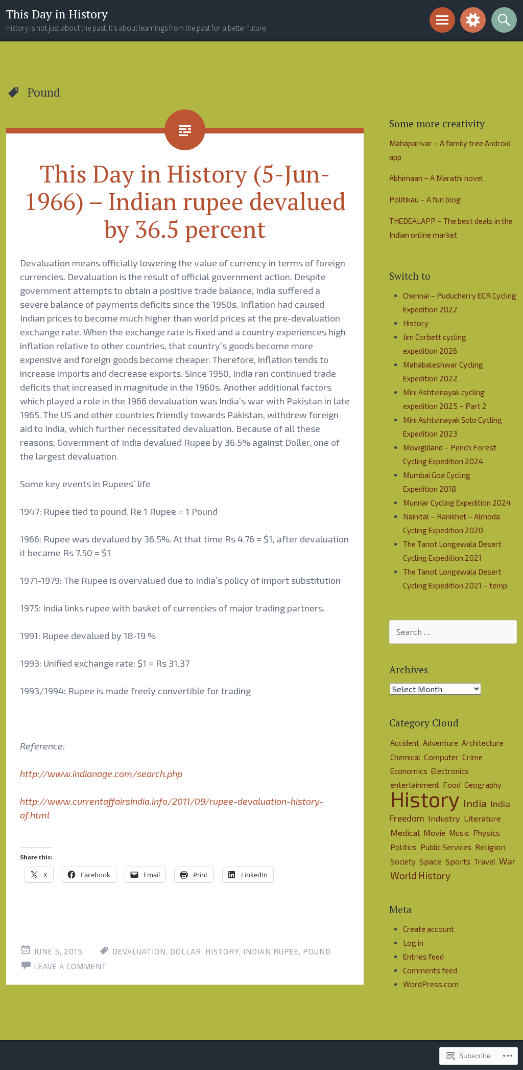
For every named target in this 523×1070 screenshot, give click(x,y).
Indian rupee (271, 951)
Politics (403, 847)
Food (452, 784)
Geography (483, 784)
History (222, 951)
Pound (317, 951)
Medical (405, 832)
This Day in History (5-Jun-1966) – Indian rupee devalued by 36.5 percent (185, 200)
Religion (490, 847)
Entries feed (423, 956)
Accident (404, 742)
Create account (428, 929)
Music (459, 832)
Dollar (185, 951)
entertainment (414, 784)
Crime (472, 757)
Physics (486, 832)
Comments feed (430, 970)
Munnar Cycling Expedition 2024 (457, 502)
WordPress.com (431, 984)
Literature (482, 818)
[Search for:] (453, 631)
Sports (457, 861)
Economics (408, 771)
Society (403, 861)
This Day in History (57, 14)
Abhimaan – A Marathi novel (436, 178)
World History (420, 875)
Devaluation (139, 951)
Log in (413, 942)
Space (430, 861)
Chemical (405, 757)
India (475, 803)
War (507, 861)
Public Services (445, 847)
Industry (444, 818)
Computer (441, 757)
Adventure (440, 742)
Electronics (450, 771)
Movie (434, 832)
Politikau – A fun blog (425, 199)
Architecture (483, 742)
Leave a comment (70, 966)
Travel (484, 861)
